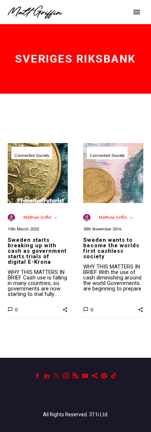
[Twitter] (56, 376)
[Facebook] (37, 376)
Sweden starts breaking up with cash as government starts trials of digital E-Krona (37, 251)
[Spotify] (104, 376)
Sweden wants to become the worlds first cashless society (111, 248)
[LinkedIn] (47, 376)
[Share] (94, 376)
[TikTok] (114, 376)
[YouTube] (85, 376)
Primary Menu (136, 12)
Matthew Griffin (37, 217)
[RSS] (75, 376)
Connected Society (31, 155)
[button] (65, 309)
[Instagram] (66, 376)
